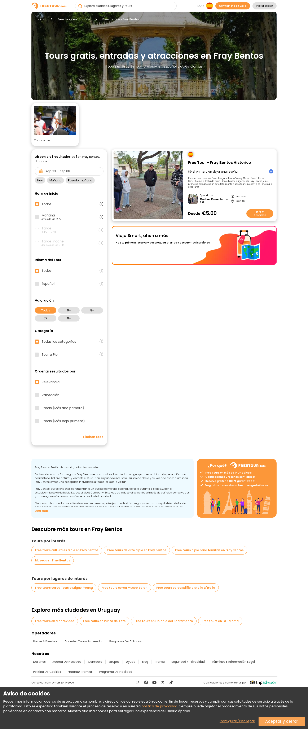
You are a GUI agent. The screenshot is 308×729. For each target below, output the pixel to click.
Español (72, 284)
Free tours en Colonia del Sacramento (164, 621)
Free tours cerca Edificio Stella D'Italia (185, 588)
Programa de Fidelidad (115, 672)
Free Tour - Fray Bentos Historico (219, 162)
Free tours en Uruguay (74, 19)
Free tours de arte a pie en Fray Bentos (136, 550)
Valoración (50, 395)
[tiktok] (171, 682)
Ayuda (130, 662)
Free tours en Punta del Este (104, 621)
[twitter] (162, 682)
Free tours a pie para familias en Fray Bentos (209, 550)
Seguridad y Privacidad (188, 662)
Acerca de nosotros (66, 662)
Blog (145, 662)
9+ (69, 310)
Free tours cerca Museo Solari (125, 588)
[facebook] (146, 682)
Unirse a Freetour (45, 641)
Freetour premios (80, 672)
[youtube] (154, 682)
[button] (55, 124)
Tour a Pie (72, 355)
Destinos (39, 662)
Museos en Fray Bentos (52, 560)
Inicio (41, 19)
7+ (46, 318)
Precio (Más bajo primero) (63, 421)
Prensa (160, 662)
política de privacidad (159, 706)
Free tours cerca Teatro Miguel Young (64, 588)
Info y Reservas (260, 213)
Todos (45, 310)
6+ (69, 318)
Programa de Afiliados (125, 641)
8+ (92, 310)
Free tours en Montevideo (54, 621)
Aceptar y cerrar (281, 721)
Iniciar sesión (264, 6)
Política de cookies (47, 672)
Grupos (114, 662)
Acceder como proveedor (84, 641)
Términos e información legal (233, 662)
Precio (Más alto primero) (62, 408)
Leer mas (42, 511)
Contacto (95, 662)
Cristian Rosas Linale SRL (214, 201)
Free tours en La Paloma (220, 621)
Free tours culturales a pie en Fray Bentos (66, 550)
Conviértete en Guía (232, 6)
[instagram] (137, 682)
